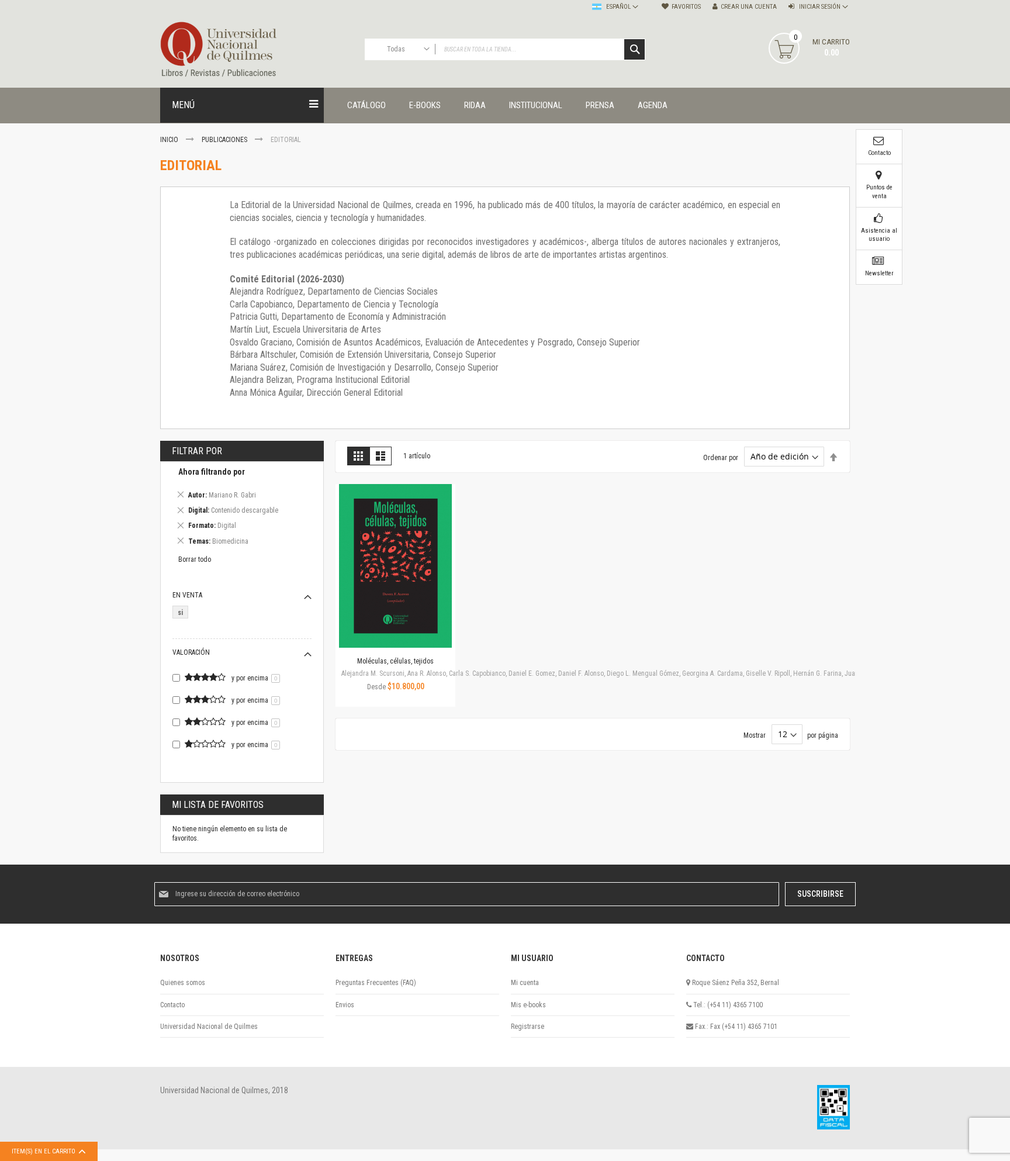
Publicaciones (225, 140)
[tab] (242, 508)
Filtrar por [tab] (197, 451)
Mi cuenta (525, 983)
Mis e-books (528, 1005)
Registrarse (527, 1026)
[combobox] (505, 49)
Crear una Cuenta (749, 7)
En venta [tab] (187, 595)
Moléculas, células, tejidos (395, 661)
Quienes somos (182, 983)
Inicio (170, 140)
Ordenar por (720, 457)
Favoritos (686, 7)
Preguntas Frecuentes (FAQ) (375, 983)
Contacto (172, 1005)
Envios (344, 1005)
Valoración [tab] (191, 652)
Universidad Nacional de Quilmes (209, 1026)
